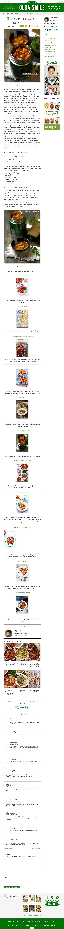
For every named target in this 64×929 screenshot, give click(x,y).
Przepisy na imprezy (50, 54)
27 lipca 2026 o (13, 828)
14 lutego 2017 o (13, 759)
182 (23, 26)
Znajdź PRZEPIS (49, 56)
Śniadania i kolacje (50, 49)
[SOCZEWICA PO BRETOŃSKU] (10, 661)
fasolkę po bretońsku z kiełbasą (32, 142)
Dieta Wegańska (49, 43)
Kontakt (54, 921)
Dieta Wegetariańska (50, 45)
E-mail (5, 877)
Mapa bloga (38, 921)
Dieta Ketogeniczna (50, 40)
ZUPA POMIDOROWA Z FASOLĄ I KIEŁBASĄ (10, 692)
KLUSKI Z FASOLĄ (22, 690)
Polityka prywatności (18, 921)
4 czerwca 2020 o (14, 799)
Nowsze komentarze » (36, 848)
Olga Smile (12, 26)
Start (9, 921)
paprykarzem (34, 116)
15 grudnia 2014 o (14, 744)
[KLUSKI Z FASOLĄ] (22, 687)
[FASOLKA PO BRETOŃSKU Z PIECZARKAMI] (34, 661)
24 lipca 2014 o (13, 732)
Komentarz (6, 858)
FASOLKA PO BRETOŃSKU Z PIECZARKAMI (34, 665)
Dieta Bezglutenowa (50, 38)
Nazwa (5, 872)
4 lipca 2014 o (13, 720)
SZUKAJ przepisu (26, 923)
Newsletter (30, 921)
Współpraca (46, 921)
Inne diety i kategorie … (51, 51)
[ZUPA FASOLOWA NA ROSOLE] (22, 661)
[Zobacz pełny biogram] (26, 635)
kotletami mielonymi (25, 116)
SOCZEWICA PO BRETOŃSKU (10, 664)
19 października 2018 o (15, 771)
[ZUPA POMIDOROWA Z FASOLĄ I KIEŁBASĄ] (10, 687)
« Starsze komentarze (8, 848)
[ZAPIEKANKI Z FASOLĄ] (34, 687)
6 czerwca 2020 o (14, 814)
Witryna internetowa (8, 882)
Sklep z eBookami (37, 923)
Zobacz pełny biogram (20, 635)
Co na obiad (48, 47)
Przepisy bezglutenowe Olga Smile (32, 915)
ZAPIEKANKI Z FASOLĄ (34, 690)
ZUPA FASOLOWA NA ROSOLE (22, 664)
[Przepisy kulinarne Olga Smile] (32, 7)
